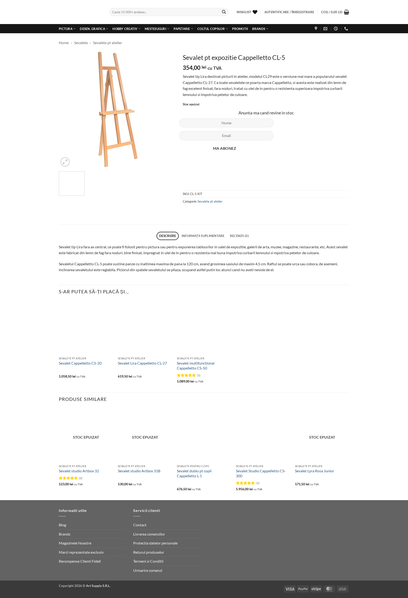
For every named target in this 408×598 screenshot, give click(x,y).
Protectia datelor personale (155, 543)
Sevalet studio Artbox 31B (139, 471)
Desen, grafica (92, 29)
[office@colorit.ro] (325, 28)
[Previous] (67, 109)
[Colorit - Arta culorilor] (80, 12)
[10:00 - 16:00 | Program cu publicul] (336, 28)
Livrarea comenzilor (149, 534)
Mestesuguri (155, 29)
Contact (139, 525)
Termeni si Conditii (148, 561)
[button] (335, 12)
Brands (258, 29)
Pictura (65, 29)
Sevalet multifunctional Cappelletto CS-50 (195, 365)
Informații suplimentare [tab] (203, 236)
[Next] (167, 109)
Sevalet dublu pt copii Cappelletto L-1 (194, 473)
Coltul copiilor (211, 29)
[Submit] (224, 12)
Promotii (240, 29)
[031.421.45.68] (346, 28)
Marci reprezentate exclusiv (81, 552)
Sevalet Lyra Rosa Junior (314, 471)
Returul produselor (148, 552)
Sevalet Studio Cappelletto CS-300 (261, 473)
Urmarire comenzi (147, 570)
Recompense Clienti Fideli (80, 561)
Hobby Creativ (124, 29)
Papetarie (182, 29)
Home (64, 42)
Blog (62, 525)
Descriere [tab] (167, 236)
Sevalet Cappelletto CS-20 (80, 363)
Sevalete (81, 42)
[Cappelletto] (197, 175)
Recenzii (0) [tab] (239, 236)
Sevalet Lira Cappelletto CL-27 (142, 363)
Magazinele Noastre (75, 543)
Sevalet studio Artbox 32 (79, 471)
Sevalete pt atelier (107, 42)
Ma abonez (224, 148)
